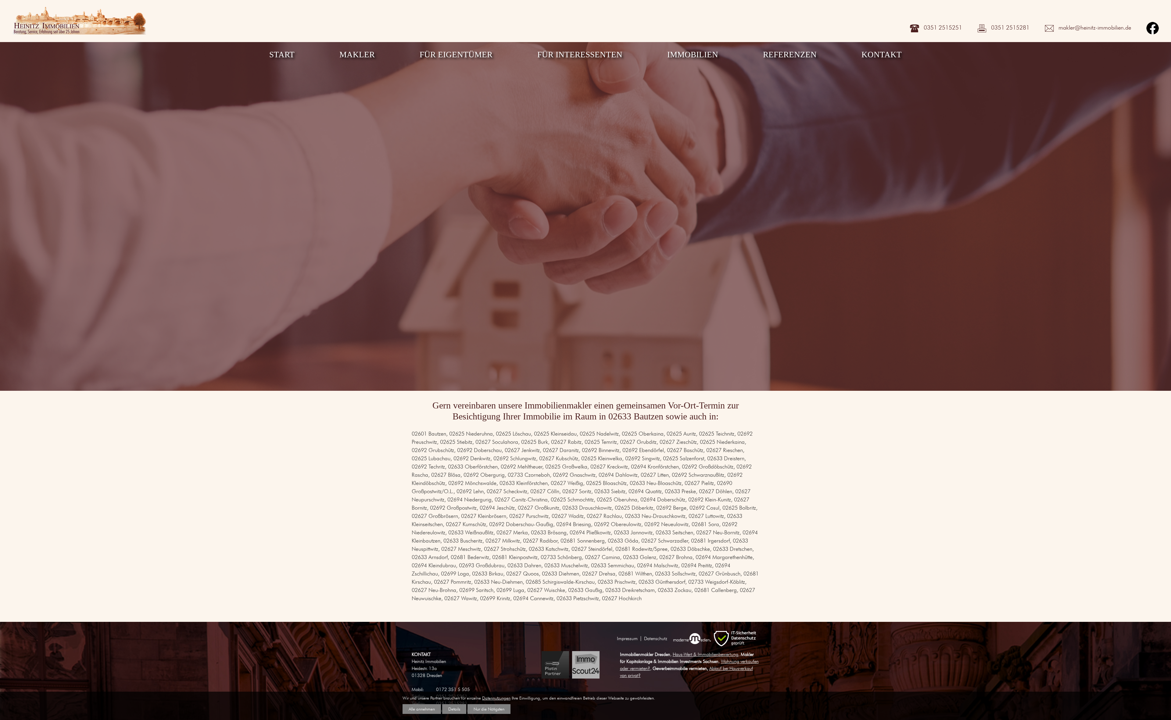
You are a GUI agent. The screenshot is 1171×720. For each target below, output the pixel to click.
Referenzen (790, 54)
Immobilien (692, 54)
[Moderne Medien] (692, 638)
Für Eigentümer (456, 54)
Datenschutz (655, 638)
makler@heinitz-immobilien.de (1094, 27)
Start (282, 54)
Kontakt (881, 54)
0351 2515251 (943, 27)
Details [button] (454, 708)
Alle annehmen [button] (422, 708)
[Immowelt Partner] (555, 665)
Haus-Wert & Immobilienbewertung (705, 654)
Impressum (627, 638)
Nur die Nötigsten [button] (489, 708)
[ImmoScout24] (586, 665)
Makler (357, 54)
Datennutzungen (496, 697)
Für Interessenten (579, 54)
